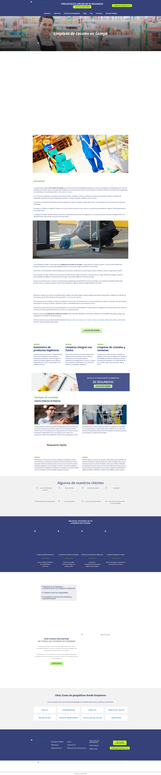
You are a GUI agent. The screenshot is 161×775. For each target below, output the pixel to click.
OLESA (61, 718)
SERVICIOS (54, 745)
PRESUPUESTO (56, 748)
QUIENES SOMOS (57, 742)
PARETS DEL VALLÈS (116, 710)
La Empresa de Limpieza (64, 192)
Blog (85, 13)
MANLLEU (92, 710)
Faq (91, 13)
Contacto (99, 13)
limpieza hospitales (98, 320)
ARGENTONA (116, 718)
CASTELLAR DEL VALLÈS (92, 718)
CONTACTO (71, 745)
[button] (82, 6)
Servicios (57, 13)
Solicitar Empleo (111, 13)
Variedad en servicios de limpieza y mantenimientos (57, 598)
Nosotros (47, 13)
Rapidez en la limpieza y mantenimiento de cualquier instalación (58, 587)
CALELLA (44, 710)
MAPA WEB (93, 749)
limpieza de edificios (111, 320)
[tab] (59, 588)
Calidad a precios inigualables (56, 592)
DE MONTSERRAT (71, 718)
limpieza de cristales (85, 320)
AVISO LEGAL (94, 745)
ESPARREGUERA (68, 710)
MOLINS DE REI (45, 718)
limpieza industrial (72, 320)
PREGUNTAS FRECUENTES (76, 748)
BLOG (69, 742)
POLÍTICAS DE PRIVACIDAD (94, 741)
